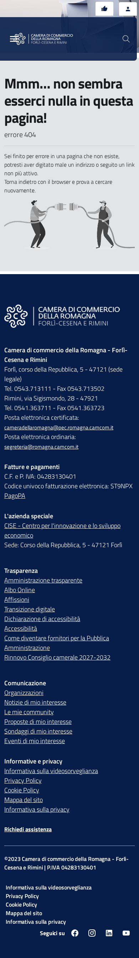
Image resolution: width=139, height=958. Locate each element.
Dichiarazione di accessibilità (42, 619)
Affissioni (16, 599)
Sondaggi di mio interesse (38, 731)
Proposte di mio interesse (38, 721)
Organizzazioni (23, 692)
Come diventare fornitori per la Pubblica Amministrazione (56, 642)
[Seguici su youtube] (126, 933)
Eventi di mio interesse (34, 741)
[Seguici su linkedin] (109, 933)
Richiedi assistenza (28, 829)
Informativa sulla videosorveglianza (51, 771)
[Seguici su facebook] (74, 933)
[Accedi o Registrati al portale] (128, 9)
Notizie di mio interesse (35, 702)
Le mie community (29, 712)
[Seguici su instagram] (92, 933)
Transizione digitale (29, 609)
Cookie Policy (21, 790)
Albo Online (19, 590)
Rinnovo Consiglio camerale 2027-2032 (57, 657)
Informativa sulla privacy (37, 809)
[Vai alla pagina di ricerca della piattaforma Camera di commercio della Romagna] (126, 39)
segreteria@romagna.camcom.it (41, 447)
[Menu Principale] (14, 39)
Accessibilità (20, 628)
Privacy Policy (23, 780)
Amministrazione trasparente (43, 580)
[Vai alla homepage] (48, 39)
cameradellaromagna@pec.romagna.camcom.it (58, 427)
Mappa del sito (23, 800)
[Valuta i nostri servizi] (104, 9)
